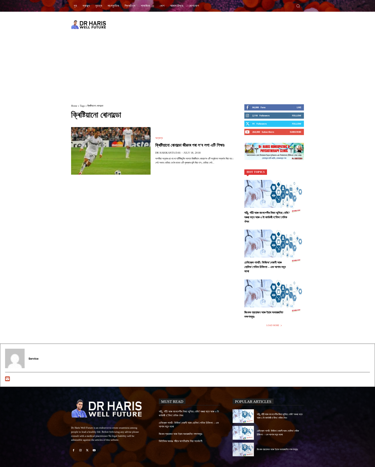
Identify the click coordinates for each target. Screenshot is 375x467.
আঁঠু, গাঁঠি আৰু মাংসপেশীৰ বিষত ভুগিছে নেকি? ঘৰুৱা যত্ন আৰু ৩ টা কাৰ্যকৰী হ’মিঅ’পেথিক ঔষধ (267, 217)
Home (74, 105)
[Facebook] (73, 450)
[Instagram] (80, 450)
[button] (298, 6)
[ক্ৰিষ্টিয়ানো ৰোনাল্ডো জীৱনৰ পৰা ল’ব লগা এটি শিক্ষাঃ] (111, 151)
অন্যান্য (159, 138)
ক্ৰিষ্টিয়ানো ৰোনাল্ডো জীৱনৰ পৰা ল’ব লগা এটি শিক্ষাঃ (190, 145)
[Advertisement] (232, 24)
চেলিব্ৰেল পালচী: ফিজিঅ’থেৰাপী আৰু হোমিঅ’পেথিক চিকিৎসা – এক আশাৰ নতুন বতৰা (265, 267)
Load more (272, 325)
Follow (296, 115)
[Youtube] (94, 450)
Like (299, 107)
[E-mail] (7, 379)
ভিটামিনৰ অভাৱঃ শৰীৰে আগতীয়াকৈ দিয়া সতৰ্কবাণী (180, 441)
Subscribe (295, 131)
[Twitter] (87, 450)
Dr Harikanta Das (168, 152)
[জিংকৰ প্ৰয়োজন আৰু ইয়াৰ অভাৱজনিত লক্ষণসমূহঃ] (274, 297)
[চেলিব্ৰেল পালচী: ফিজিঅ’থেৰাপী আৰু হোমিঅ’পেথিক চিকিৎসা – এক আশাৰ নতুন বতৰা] (274, 247)
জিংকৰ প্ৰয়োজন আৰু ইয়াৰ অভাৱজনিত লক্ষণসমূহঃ (180, 434)
